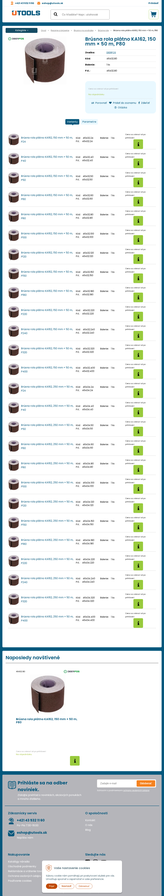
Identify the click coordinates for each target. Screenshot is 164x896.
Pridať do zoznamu (124, 103)
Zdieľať (145, 103)
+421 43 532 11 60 (24, 3)
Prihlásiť (153, 3)
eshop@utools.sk (52, 3)
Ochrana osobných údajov (24, 876)
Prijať (51, 886)
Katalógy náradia (18, 861)
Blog (88, 830)
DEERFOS (111, 52)
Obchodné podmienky (22, 866)
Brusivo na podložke (83, 30)
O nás (88, 825)
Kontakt (90, 820)
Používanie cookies (20, 881)
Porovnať (101, 103)
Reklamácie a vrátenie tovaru (26, 871)
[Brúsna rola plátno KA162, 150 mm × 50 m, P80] (45, 61)
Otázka (122, 107)
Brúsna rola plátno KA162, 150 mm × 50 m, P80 (46, 721)
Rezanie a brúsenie (60, 30)
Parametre (89, 122)
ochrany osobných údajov (136, 790)
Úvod (43, 30)
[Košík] (153, 14)
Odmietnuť (84, 886)
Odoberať (146, 783)
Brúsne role (103, 30)
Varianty (72, 122)
